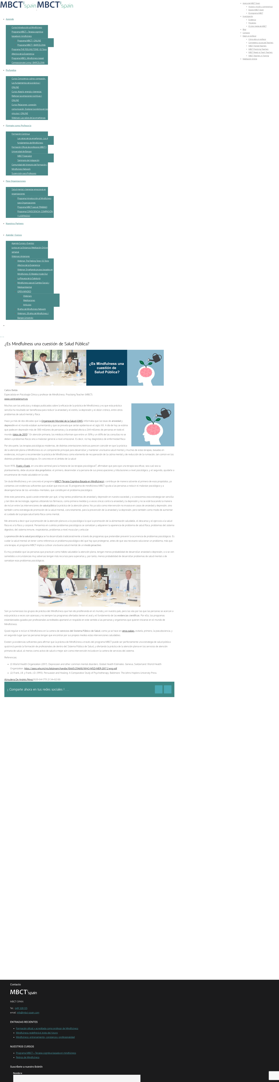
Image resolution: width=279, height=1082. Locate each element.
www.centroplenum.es (16, 398)
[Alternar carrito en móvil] (3, 336)
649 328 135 (21, 1008)
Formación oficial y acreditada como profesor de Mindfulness (47, 1028)
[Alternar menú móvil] (1, 336)
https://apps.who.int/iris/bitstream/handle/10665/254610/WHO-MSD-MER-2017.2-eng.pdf (70, 668)
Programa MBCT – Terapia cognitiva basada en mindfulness (46, 1052)
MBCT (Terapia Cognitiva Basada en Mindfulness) (79, 481)
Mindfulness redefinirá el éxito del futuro (37, 1032)
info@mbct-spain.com (28, 1012)
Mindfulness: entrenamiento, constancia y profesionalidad (45, 1037)
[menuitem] (251, 3)
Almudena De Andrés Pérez (18, 679)
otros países (128, 630)
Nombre (17, 1073)
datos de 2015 (20, 434)
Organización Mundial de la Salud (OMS (62, 420)
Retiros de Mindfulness (27, 1057)
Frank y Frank (23, 465)
